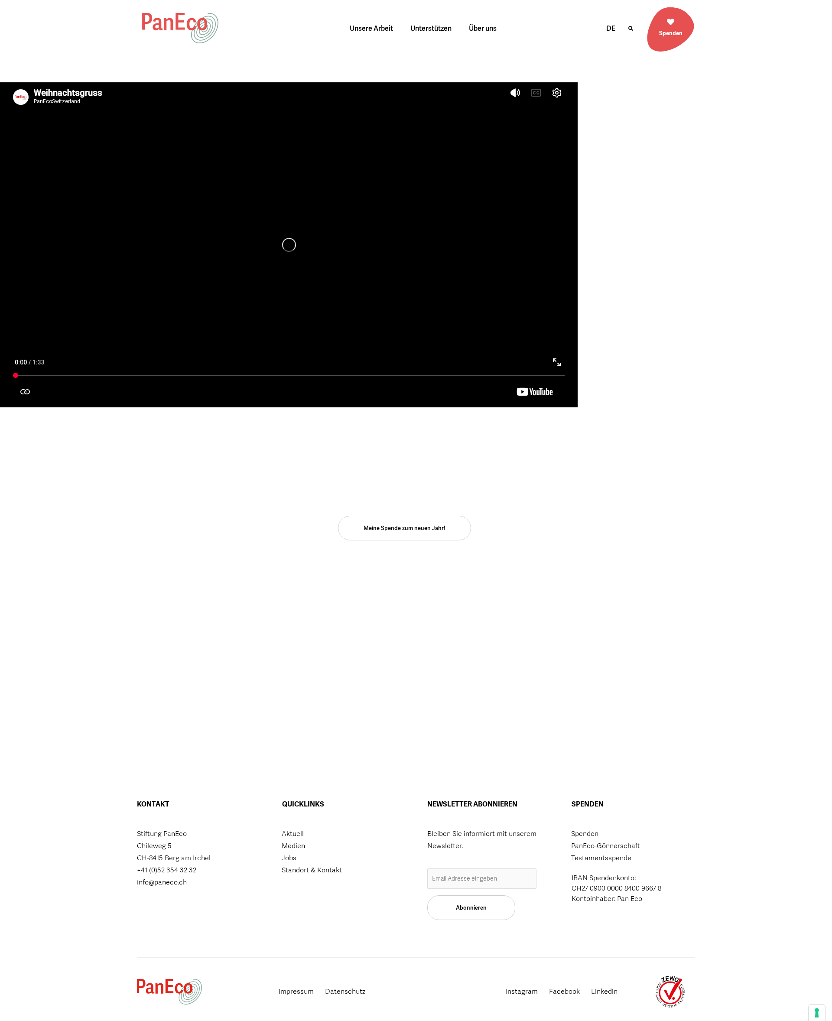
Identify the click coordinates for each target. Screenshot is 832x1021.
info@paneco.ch (162, 882)
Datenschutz (345, 991)
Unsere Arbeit (371, 28)
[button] (630, 28)
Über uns (483, 28)
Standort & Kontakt (312, 870)
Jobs (289, 857)
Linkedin (604, 991)
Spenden (670, 33)
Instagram (522, 991)
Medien (293, 845)
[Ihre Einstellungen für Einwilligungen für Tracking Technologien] (817, 1013)
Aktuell (293, 833)
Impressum (296, 991)
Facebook (564, 991)
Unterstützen (431, 28)
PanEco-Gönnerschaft (605, 845)
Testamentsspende (601, 857)
